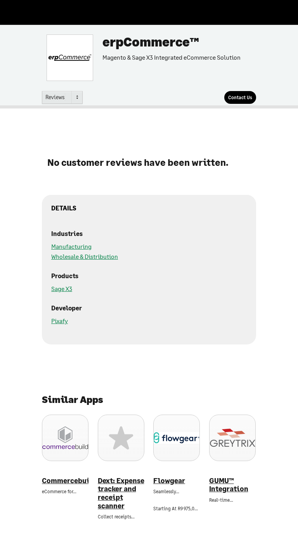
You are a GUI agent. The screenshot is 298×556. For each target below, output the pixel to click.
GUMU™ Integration (228, 485)
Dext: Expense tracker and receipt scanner (121, 493)
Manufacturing (71, 246)
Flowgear (169, 481)
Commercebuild (65, 481)
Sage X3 (61, 288)
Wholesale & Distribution (84, 256)
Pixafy (59, 320)
